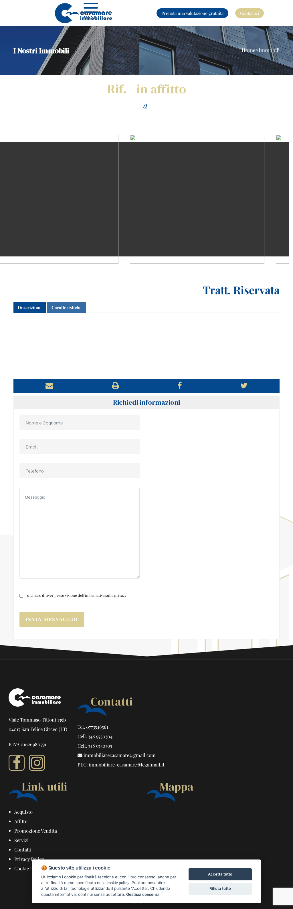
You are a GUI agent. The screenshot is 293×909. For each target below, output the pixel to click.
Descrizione (29, 307)
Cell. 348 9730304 (95, 736)
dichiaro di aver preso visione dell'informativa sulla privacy (76, 595)
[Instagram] (37, 763)
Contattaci (249, 13)
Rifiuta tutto (220, 888)
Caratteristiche (67, 307)
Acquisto (23, 812)
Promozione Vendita (35, 830)
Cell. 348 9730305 (95, 745)
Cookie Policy (28, 868)
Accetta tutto (220, 874)
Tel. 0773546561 (93, 727)
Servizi (21, 840)
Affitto (20, 821)
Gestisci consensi (142, 894)
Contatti (22, 849)
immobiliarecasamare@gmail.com (119, 755)
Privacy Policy (29, 859)
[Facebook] (17, 763)
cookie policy (118, 882)
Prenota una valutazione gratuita (192, 13)
